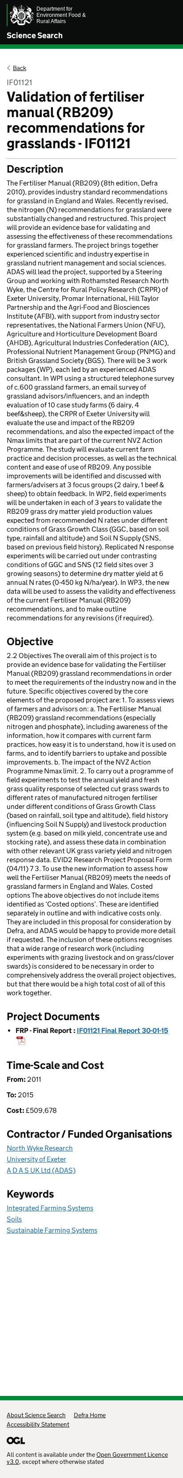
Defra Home (90, 1415)
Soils (14, 1219)
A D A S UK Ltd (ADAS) (41, 1170)
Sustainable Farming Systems (52, 1230)
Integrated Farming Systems (50, 1208)
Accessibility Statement (38, 1424)
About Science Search (36, 1415)
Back (19, 67)
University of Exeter (36, 1159)
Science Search (35, 35)
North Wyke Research (40, 1148)
